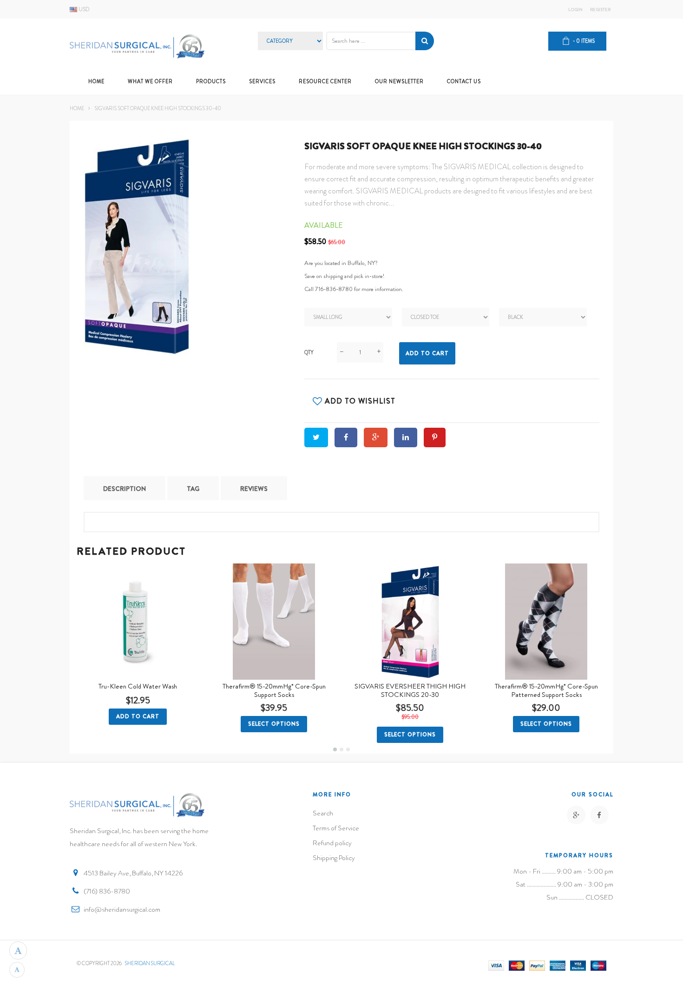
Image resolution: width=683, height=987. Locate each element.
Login (575, 10)
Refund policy (332, 843)
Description (124, 488)
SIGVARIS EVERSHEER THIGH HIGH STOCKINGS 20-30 (410, 690)
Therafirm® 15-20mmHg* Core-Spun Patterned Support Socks (546, 690)
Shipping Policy (334, 858)
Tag (193, 488)
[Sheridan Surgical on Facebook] (599, 815)
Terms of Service (336, 828)
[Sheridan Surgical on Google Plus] (576, 815)
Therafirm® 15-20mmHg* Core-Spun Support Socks (274, 690)
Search (323, 813)
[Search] (424, 41)
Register (600, 10)
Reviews (254, 488)
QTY (309, 352)
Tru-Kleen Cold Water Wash (138, 686)
